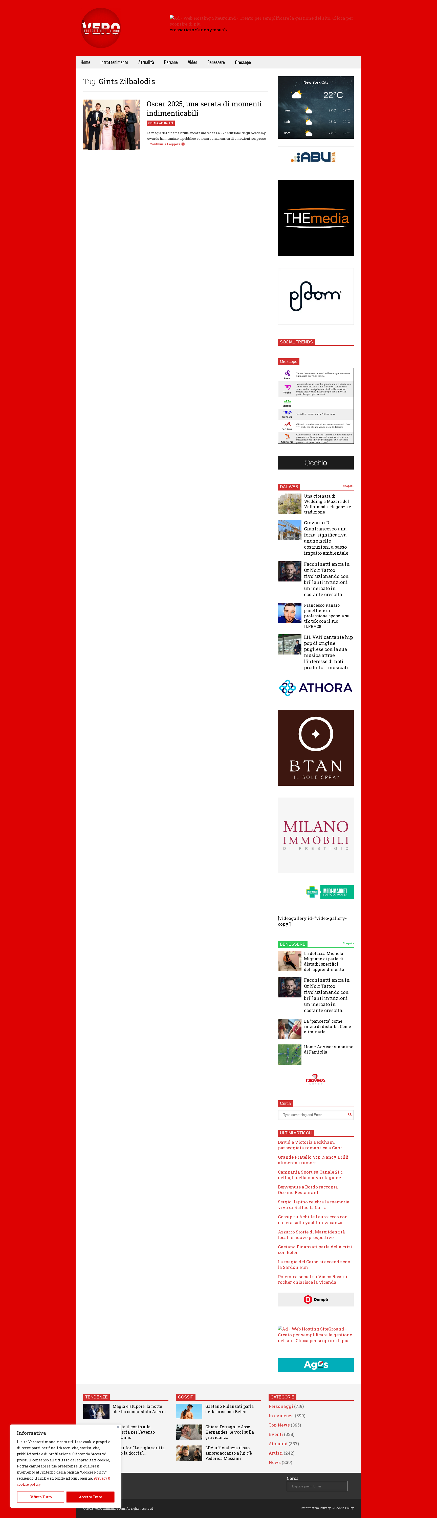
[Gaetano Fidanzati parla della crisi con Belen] (189, 1411)
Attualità (146, 62)
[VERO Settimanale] (101, 35)
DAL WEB (289, 487)
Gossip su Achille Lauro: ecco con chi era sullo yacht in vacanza (313, 1219)
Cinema (153, 123)
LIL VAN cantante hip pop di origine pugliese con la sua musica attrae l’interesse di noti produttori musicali (328, 652)
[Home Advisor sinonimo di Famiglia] (289, 1054)
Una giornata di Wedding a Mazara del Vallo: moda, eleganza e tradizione (327, 504)
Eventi (276, 1434)
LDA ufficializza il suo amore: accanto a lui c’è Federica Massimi (228, 1453)
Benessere (216, 62)
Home (85, 62)
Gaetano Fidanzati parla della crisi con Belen (315, 1249)
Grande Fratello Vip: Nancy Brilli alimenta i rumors (313, 1159)
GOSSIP (185, 1397)
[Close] (118, 1427)
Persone (171, 62)
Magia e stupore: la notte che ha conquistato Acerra (139, 1409)
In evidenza (281, 1415)
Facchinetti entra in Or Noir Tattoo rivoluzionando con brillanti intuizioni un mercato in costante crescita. (327, 579)
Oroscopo (243, 62)
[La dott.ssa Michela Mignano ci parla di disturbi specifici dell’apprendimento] (289, 961)
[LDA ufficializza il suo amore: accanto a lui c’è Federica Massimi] (189, 1453)
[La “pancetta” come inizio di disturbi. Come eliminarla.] (289, 1029)
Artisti (276, 1453)
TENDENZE (96, 1397)
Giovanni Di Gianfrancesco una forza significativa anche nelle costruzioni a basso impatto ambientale (326, 538)
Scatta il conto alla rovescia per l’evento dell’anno (134, 1432)
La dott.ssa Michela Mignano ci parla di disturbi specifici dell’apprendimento (324, 961)
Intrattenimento (114, 62)
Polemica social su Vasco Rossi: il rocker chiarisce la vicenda (313, 1279)
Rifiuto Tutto (41, 1496)
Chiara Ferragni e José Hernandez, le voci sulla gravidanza (229, 1432)
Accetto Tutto (90, 1496)
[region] (65, 1466)
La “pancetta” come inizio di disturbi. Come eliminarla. (327, 1026)
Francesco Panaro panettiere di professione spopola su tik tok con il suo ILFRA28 (326, 615)
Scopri (348, 486)
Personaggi (281, 1406)
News (275, 1462)
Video (192, 62)
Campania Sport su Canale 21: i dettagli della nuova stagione (310, 1174)
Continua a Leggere (165, 144)
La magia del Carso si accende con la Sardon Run (314, 1264)
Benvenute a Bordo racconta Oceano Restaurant (308, 1189)
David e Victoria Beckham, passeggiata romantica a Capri (311, 1145)
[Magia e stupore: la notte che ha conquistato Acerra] (96, 1411)
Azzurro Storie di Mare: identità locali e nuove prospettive (311, 1234)
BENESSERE (292, 944)
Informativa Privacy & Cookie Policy (327, 1507)
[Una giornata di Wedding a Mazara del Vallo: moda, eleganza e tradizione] (289, 504)
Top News (279, 1425)
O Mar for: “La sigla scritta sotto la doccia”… (139, 1450)
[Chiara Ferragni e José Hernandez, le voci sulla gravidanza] (189, 1432)
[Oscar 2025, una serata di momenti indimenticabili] (111, 125)
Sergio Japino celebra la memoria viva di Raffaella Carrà (313, 1204)
